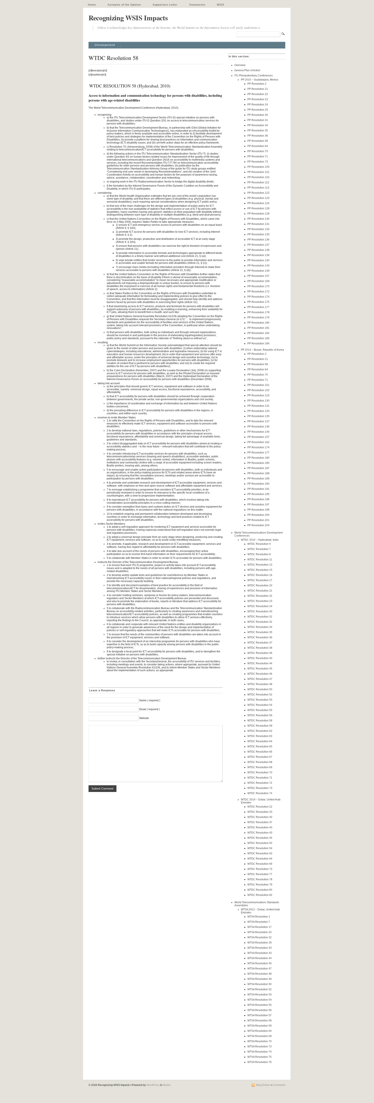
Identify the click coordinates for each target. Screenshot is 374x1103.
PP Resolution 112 (258, 182)
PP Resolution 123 (258, 198)
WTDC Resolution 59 (259, 725)
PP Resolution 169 (258, 281)
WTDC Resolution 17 (259, 580)
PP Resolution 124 (258, 203)
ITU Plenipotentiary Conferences (253, 75)
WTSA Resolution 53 (259, 994)
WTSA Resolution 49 (259, 978)
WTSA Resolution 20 (259, 932)
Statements (197, 4)
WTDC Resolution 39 (259, 653)
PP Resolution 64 (257, 146)
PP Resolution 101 (258, 172)
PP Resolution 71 (257, 156)
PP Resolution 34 (257, 125)
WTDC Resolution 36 (259, 637)
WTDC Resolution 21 (259, 590)
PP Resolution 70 (257, 151)
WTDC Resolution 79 (259, 884)
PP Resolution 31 (257, 120)
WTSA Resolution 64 (259, 1030)
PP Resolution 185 (258, 462)
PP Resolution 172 (258, 291)
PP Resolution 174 (258, 296)
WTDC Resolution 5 (259, 543)
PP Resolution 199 (258, 509)
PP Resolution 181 (258, 327)
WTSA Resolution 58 (259, 1020)
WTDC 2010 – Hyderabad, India (260, 539)
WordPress (153, 1085)
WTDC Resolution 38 (259, 647)
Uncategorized (105, 45)
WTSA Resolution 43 (259, 953)
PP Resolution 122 (258, 192)
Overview (239, 65)
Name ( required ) (149, 700)
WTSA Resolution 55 (259, 1004)
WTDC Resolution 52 (259, 694)
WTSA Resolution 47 (259, 968)
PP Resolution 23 (257, 99)
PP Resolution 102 (258, 177)
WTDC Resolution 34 (259, 627)
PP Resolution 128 (258, 208)
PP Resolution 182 (258, 333)
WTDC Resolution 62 (259, 730)
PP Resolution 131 (258, 224)
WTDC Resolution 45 (259, 668)
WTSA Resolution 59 (259, 1025)
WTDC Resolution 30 (259, 611)
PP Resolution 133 (258, 229)
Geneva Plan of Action (247, 70)
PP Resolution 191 (258, 488)
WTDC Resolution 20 (259, 585)
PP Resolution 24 (257, 104)
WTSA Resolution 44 (259, 958)
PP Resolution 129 (258, 213)
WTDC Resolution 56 (259, 715)
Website (144, 718)
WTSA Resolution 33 (259, 947)
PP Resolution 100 (258, 166)
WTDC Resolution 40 (259, 658)
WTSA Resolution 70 (259, 1041)
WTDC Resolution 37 (259, 642)
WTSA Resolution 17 (259, 927)
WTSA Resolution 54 (259, 999)
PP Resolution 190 (258, 483)
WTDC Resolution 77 (259, 874)
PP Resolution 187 (258, 468)
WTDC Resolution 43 (259, 832)
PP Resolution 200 (258, 514)
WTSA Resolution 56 (259, 1010)
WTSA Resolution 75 (259, 1056)
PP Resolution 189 (258, 478)
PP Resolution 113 (258, 187)
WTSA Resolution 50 (259, 984)
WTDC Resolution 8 (259, 554)
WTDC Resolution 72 (259, 782)
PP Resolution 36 (257, 135)
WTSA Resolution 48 (259, 973)
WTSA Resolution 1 (258, 916)
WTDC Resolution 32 (259, 621)
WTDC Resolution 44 (259, 663)
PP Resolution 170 (258, 286)
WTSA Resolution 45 (259, 963)
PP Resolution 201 (258, 520)
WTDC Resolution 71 (259, 777)
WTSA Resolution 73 (259, 1046)
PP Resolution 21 (257, 88)
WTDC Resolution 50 (259, 689)
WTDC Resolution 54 (259, 704)
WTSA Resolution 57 (259, 1015)
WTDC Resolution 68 (259, 762)
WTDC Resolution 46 (259, 673)
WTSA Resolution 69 (259, 1036)
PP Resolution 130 (258, 218)
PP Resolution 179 (258, 317)
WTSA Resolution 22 (259, 937)
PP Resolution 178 (258, 312)
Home (92, 4)
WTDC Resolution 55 (259, 710)
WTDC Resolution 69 (259, 767)
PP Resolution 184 (258, 343)
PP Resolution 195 (258, 494)
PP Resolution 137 (258, 244)
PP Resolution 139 (258, 255)
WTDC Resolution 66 (259, 751)
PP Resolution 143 (258, 265)
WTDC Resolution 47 (259, 679)
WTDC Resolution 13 (259, 564)
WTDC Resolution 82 (259, 895)
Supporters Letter (165, 4)
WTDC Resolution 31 (259, 616)
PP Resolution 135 (258, 234)
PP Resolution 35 (257, 130)
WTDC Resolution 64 (259, 741)
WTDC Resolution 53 (259, 699)
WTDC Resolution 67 (259, 756)
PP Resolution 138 (258, 250)
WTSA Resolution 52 (259, 989)
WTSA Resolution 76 (259, 1062)
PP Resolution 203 (258, 525)
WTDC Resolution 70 (259, 772)
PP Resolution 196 (258, 499)
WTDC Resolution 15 (259, 569)
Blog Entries (263, 1085)
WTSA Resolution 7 (258, 921)
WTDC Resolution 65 (259, 746)
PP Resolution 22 (257, 94)
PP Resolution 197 (258, 504)
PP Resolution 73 (257, 161)
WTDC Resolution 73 (259, 788)
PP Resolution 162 (258, 442)
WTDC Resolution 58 (259, 720)
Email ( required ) (149, 709)
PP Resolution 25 (257, 109)
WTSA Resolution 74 (259, 1051)
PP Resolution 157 (258, 275)
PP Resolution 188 (258, 473)
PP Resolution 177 (258, 307)
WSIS (220, 4)
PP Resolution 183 (258, 338)
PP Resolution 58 (257, 140)
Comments (279, 1085)
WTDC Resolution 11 (259, 559)
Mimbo (167, 1085)
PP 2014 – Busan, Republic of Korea (262, 349)
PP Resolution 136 (258, 239)
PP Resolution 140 (258, 260)
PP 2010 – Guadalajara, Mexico (259, 79)
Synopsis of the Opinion (124, 4)
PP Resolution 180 (258, 322)
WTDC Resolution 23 (259, 601)
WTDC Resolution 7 (259, 549)
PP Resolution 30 (257, 114)
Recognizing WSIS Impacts (128, 18)
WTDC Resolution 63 (259, 736)
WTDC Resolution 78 (259, 879)
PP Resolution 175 (258, 301)
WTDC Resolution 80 (259, 889)
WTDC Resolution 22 (259, 595)
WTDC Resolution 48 (259, 684)
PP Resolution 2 (256, 83)
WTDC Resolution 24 (259, 606)
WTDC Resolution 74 (259, 793)
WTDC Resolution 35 (259, 632)
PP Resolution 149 (258, 270)
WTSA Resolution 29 (259, 942)
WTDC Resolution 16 (259, 575)
